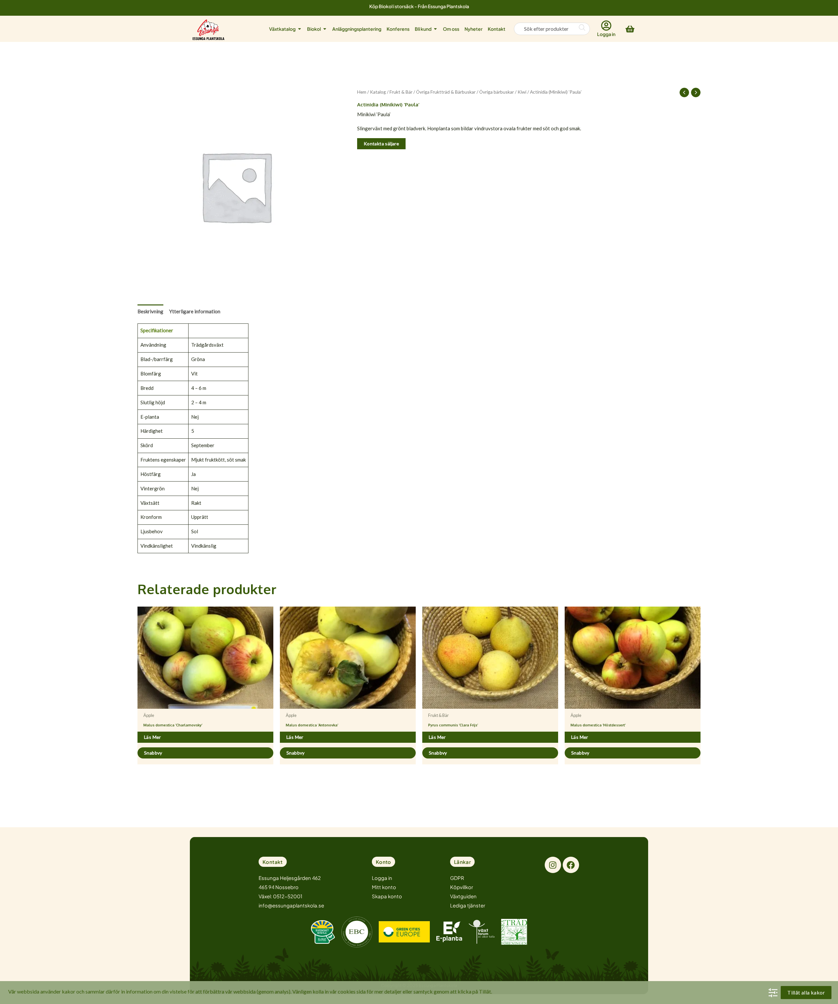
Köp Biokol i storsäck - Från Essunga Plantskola (419, 6)
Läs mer (152, 737)
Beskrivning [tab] (150, 311)
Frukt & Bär (401, 92)
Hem (361, 92)
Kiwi (522, 92)
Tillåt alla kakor (806, 992)
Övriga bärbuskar (496, 92)
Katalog (378, 92)
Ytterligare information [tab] (194, 311)
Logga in (606, 34)
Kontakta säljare (381, 143)
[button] (273, 862)
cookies (346, 991)
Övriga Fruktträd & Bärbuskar (446, 92)
